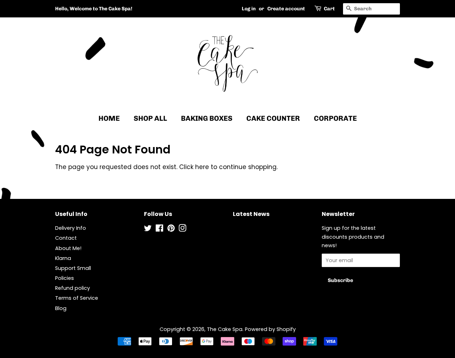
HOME (109, 118)
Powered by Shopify (270, 329)
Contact (66, 238)
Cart (329, 9)
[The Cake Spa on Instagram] (182, 229)
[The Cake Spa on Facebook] (159, 229)
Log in (249, 9)
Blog (60, 308)
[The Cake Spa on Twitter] (148, 229)
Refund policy (72, 288)
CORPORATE (335, 118)
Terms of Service (76, 298)
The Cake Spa (224, 329)
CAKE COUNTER (273, 118)
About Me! (68, 248)
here (202, 167)
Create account (286, 9)
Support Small (73, 268)
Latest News (251, 214)
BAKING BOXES (206, 118)
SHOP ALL (150, 118)
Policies (64, 278)
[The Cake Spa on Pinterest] (171, 229)
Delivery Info (70, 228)
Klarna (63, 258)
